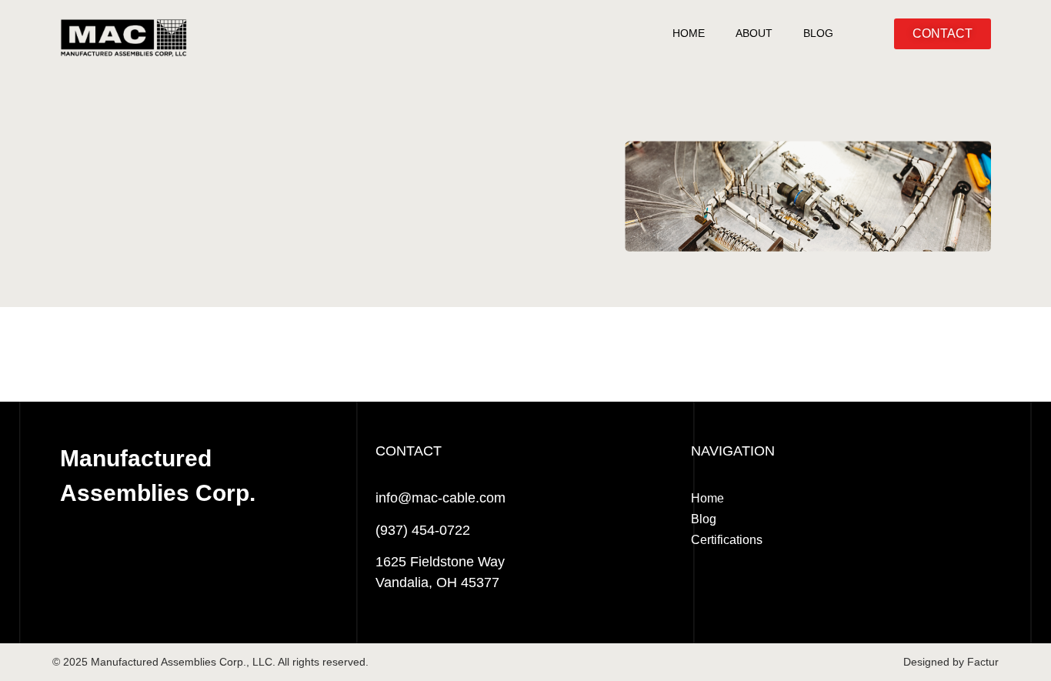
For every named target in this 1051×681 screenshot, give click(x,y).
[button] (942, 33)
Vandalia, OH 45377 (437, 582)
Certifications (726, 539)
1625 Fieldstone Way (440, 561)
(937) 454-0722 (422, 530)
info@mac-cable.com (440, 498)
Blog (818, 33)
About (754, 33)
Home (688, 33)
